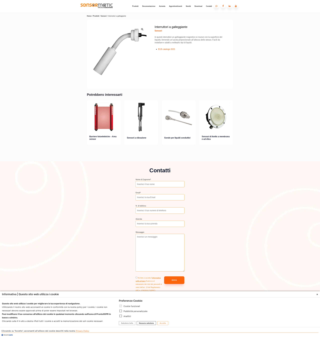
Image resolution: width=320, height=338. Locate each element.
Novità (188, 6)
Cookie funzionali (132, 306)
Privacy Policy (82, 331)
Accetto (163, 323)
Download (198, 6)
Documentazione (148, 6)
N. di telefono (141, 206)
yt (238, 4)
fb (225, 4)
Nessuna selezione (146, 323)
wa (219, 4)
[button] (142, 29)
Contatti (209, 6)
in (231, 4)
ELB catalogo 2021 (166, 49)
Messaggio (140, 232)
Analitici (127, 316)
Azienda (162, 6)
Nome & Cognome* (143, 179)
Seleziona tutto (127, 323)
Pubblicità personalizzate (135, 311)
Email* (138, 193)
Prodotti (135, 6)
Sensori (104, 16)
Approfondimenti (175, 6)
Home (89, 16)
